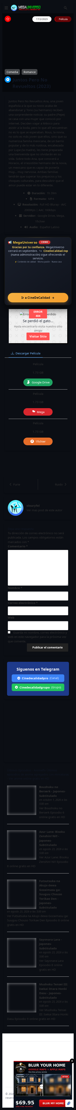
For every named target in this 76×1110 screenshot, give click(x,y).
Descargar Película (28, 353)
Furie (16, 484)
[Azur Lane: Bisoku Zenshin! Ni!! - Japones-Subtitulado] (21, 845)
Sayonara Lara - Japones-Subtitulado (50, 943)
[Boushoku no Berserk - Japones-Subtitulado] (21, 800)
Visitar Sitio (38, 336)
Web (11, 617)
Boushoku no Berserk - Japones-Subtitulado (52, 791)
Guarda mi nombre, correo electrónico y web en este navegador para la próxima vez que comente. (37, 636)
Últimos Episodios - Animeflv (26, 770)
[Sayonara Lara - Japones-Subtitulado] (21, 952)
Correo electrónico (23, 603)
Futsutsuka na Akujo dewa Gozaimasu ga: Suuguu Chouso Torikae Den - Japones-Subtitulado (50, 894)
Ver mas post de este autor (44, 510)
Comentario (18, 546)
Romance (30, 72)
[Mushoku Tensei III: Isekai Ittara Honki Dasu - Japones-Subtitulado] (21, 997)
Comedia (12, 72)
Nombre (15, 588)
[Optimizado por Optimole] (69, 1103)
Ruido (59, 484)
